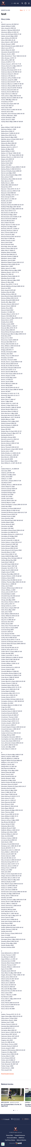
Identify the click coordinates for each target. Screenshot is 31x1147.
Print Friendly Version (7, 1073)
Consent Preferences (20, 1135)
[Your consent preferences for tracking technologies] (2, 1144)
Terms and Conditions (12, 1137)
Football (28, 1102)
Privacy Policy (9, 1135)
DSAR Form (21, 1137)
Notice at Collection (21, 1140)
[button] (13, 1110)
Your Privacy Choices (10, 1140)
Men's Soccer (5, 1102)
